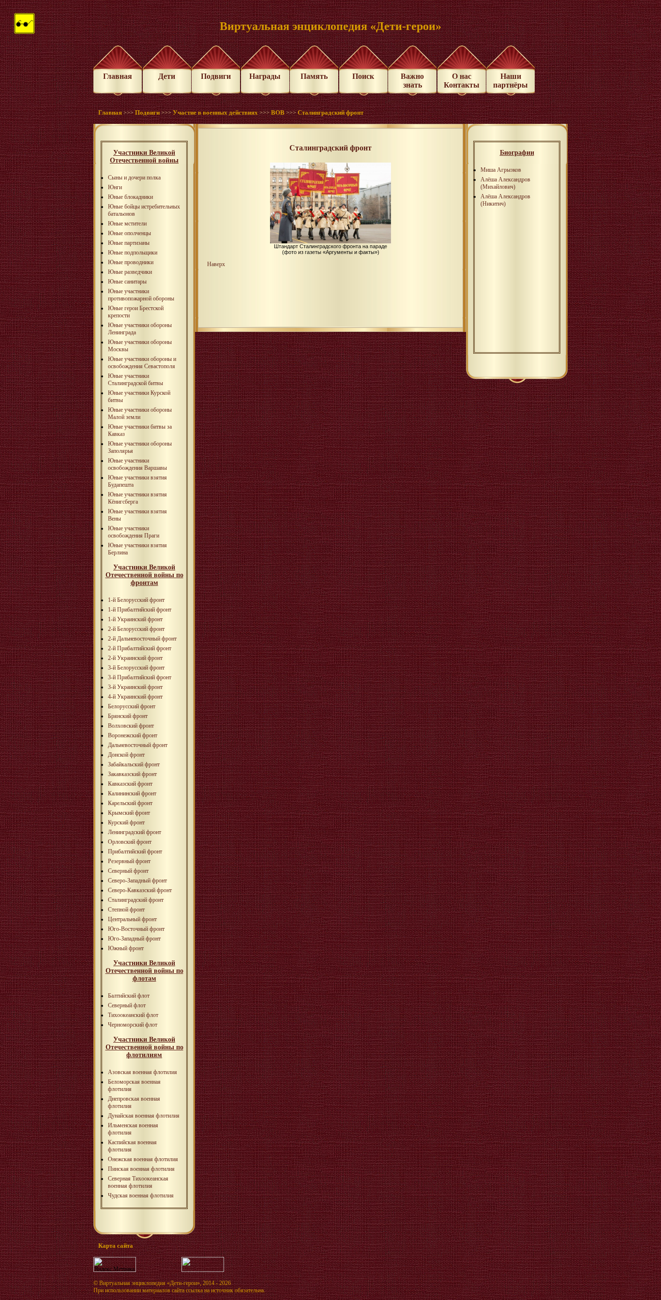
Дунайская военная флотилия (144, 1115)
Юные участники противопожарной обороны (141, 295)
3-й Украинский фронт (135, 687)
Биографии (517, 152)
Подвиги (216, 76)
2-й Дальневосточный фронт (142, 638)
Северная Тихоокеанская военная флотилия (138, 1182)
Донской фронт (126, 754)
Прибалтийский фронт (135, 851)
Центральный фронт (132, 919)
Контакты (462, 85)
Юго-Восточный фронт (136, 929)
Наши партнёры (510, 80)
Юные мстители (127, 223)
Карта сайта (115, 1245)
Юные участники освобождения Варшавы (137, 464)
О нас (461, 76)
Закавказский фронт (132, 774)
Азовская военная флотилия (142, 1072)
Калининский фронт (132, 793)
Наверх (216, 264)
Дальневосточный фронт (137, 745)
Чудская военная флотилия (141, 1195)
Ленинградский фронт (134, 832)
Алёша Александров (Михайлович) (505, 183)
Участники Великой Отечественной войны (144, 156)
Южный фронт (126, 948)
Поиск (363, 76)
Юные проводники (130, 262)
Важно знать (412, 80)
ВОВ (278, 112)
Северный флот (127, 1005)
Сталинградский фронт (330, 112)
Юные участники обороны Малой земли (140, 413)
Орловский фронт (129, 841)
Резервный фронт (129, 861)
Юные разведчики (130, 272)
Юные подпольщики (132, 252)
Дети (166, 76)
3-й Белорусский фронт (136, 667)
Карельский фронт (130, 803)
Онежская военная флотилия (143, 1159)
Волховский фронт (131, 725)
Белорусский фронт (131, 706)
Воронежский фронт (132, 735)
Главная (117, 76)
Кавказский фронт (130, 783)
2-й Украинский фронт (135, 658)
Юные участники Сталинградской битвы (135, 380)
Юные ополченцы (129, 233)
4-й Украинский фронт (135, 696)
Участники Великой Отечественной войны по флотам (144, 970)
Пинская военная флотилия (141, 1169)
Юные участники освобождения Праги (133, 532)
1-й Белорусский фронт (136, 600)
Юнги (115, 187)
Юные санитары (127, 281)
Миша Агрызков (501, 169)
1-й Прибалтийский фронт (139, 609)
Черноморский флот (132, 1024)
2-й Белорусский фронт (136, 629)
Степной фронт (126, 909)
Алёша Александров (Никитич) (505, 200)
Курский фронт (126, 822)
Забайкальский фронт (134, 764)
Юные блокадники (130, 197)
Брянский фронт (128, 716)
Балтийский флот (129, 995)
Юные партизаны (129, 242)
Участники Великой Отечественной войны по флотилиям (144, 1047)
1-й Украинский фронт (135, 619)
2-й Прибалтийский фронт (139, 648)
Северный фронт (128, 870)
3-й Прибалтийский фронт (139, 677)
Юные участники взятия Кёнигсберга (137, 498)
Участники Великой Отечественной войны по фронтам (144, 575)
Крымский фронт (129, 812)
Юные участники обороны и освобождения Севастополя (142, 363)
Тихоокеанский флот (133, 1015)
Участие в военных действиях (215, 112)
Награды (265, 76)
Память (314, 76)
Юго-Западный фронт (134, 938)
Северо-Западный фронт (137, 880)
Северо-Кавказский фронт (140, 890)
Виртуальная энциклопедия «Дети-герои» (149, 1283)
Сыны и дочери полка (134, 177)
